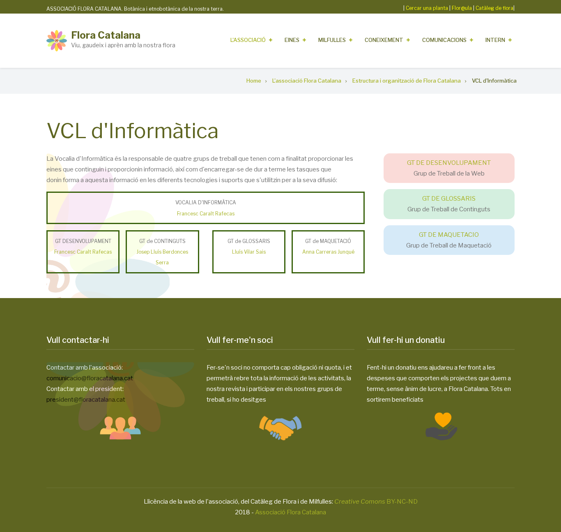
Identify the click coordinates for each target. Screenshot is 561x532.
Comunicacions (444, 40)
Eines (292, 40)
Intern (495, 40)
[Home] (56, 40)
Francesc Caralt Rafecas (206, 213)
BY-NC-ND (376, 501)
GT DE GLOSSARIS (449, 198)
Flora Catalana (105, 35)
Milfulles (332, 40)
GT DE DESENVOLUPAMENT (449, 163)
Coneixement (384, 40)
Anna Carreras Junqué (328, 252)
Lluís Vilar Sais (249, 252)
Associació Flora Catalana (290, 512)
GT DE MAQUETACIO (449, 234)
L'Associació (248, 40)
